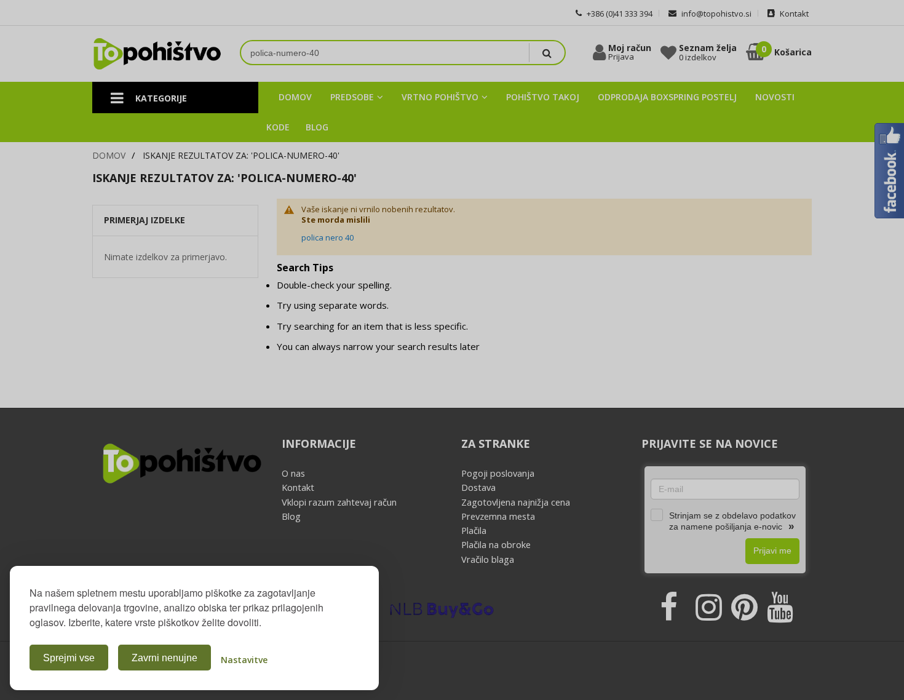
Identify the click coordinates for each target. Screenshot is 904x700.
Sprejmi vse (69, 658)
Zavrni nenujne (164, 658)
